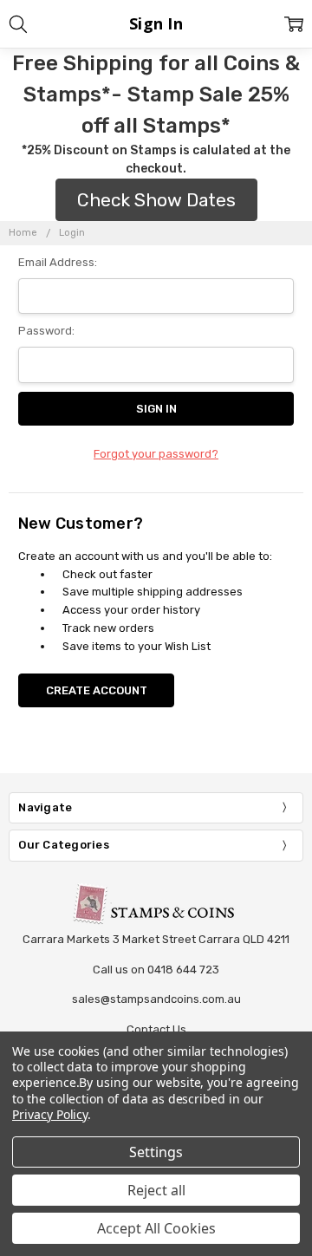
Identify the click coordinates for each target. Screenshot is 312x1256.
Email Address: (57, 262)
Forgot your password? (156, 453)
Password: (46, 330)
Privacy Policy (50, 1114)
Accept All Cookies (156, 1228)
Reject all (156, 1190)
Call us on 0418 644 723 (156, 969)
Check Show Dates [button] (156, 200)
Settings (156, 1152)
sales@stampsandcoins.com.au (156, 998)
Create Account (96, 690)
